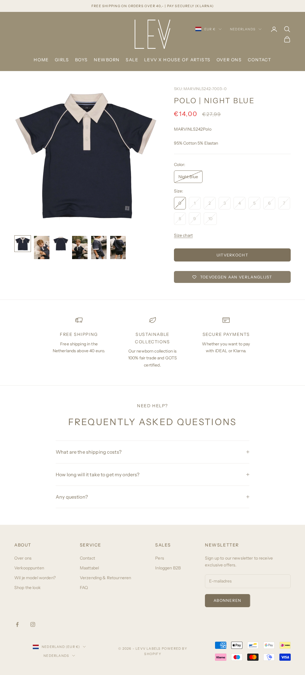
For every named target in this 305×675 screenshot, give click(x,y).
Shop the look (27, 587)
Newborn (107, 59)
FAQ (84, 587)
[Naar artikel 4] (79, 247)
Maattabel (89, 568)
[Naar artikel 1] (22, 243)
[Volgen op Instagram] (33, 624)
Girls (62, 59)
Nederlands (243, 29)
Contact (259, 59)
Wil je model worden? (35, 577)
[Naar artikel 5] (99, 247)
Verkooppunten (29, 568)
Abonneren (228, 600)
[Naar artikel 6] (118, 247)
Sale (132, 59)
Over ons (229, 59)
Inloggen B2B (168, 568)
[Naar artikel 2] (41, 247)
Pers (159, 558)
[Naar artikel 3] (60, 243)
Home (41, 59)
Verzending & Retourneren (105, 577)
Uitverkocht (232, 255)
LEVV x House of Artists (177, 59)
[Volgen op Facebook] (17, 624)
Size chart (183, 235)
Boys (81, 59)
